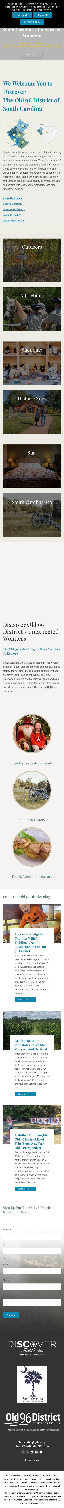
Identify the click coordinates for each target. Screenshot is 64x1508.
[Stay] (32, 466)
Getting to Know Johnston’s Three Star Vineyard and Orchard (31, 1045)
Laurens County (12, 215)
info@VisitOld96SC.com (32, 1446)
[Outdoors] (32, 260)
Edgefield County (12, 203)
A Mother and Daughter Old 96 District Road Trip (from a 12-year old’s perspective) (32, 1141)
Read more (23, 999)
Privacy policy (32, 22)
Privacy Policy (32, 1460)
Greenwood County (14, 209)
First (5, 1244)
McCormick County (13, 220)
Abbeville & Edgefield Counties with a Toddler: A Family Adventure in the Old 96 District (30, 942)
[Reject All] (60, 13)
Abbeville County (12, 198)
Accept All (22, 15)
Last (5, 1258)
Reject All (42, 15)
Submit (11, 1315)
